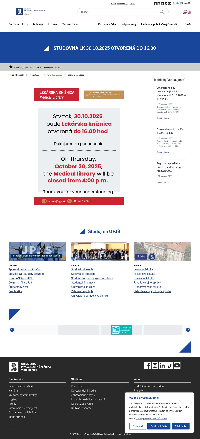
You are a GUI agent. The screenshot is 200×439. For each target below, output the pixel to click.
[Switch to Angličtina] (189, 12)
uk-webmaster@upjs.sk (121, 434)
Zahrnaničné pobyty (83, 395)
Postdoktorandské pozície (149, 386)
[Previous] (12, 330)
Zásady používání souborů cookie (151, 418)
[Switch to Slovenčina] (185, 12)
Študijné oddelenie (82, 269)
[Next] (188, 330)
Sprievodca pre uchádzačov (25, 269)
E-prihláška (15, 291)
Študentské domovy (83, 282)
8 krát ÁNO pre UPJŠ (21, 278)
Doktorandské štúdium (84, 390)
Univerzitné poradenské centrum (90, 295)
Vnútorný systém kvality (23, 395)
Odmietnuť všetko (159, 426)
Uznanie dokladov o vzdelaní (88, 399)
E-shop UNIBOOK (119, 3)
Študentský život (18, 287)
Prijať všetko (180, 426)
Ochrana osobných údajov (24, 412)
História (13, 390)
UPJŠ (132, 3)
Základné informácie (21, 386)
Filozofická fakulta (144, 273)
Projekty (138, 390)
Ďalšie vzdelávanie (82, 403)
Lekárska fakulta (143, 269)
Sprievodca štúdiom (83, 273)
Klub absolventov (81, 408)
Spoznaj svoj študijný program (26, 273)
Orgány (13, 399)
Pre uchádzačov (80, 386)
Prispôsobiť (137, 426)
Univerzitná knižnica (83, 287)
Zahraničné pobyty (82, 291)
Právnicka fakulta (144, 278)
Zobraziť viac (163, 118)
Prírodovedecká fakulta (147, 287)
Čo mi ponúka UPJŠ (20, 282)
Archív (12, 403)
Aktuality (19, 67)
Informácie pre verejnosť (23, 408)
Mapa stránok (17, 416)
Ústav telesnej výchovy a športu (152, 291)
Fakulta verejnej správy (147, 282)
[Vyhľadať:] (164, 11)
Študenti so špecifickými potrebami (92, 278)
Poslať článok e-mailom (54, 75)
